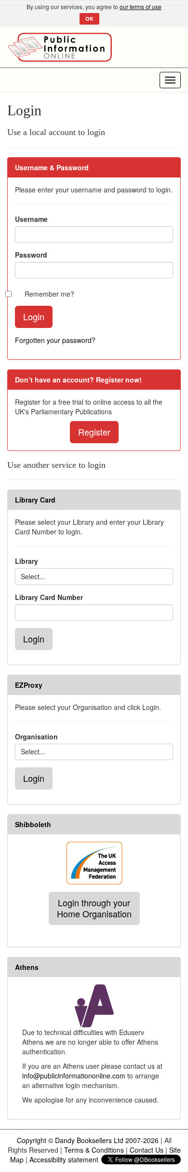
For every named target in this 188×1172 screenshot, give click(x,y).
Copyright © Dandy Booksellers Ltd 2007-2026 (88, 1140)
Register (94, 431)
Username (31, 219)
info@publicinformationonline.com (73, 1075)
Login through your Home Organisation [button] (94, 908)
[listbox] (94, 576)
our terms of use (140, 6)
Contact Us (146, 1150)
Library (26, 561)
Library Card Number (49, 597)
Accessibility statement (63, 1159)
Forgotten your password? (55, 340)
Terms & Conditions (94, 1150)
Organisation (36, 736)
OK (89, 18)
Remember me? (49, 294)
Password (31, 254)
